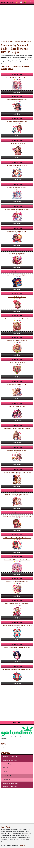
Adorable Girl (7, 775)
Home (3, 41)
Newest (8, 66)
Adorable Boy (6, 779)
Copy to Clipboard (17, 92)
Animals (5, 772)
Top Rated (15, 66)
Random (10, 68)
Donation (3, 736)
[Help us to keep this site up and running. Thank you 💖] (17, 731)
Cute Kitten (6, 768)
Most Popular (23, 66)
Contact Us (22, 845)
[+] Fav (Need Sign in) (17, 75)
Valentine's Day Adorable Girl (23, 41)
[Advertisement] (17, 22)
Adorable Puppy (7, 764)
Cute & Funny (10, 41)
